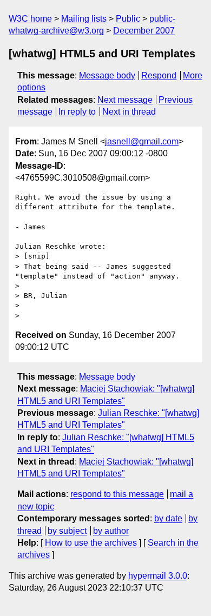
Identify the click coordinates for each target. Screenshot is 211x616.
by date (168, 518)
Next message (125, 99)
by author (111, 530)
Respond (158, 75)
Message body (107, 75)
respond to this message (117, 494)
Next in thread (129, 111)
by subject (67, 530)
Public (128, 18)
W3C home (30, 18)
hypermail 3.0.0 (157, 575)
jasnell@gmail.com (142, 141)
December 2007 (144, 30)
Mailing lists (84, 18)
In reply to (77, 111)
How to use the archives (91, 542)
